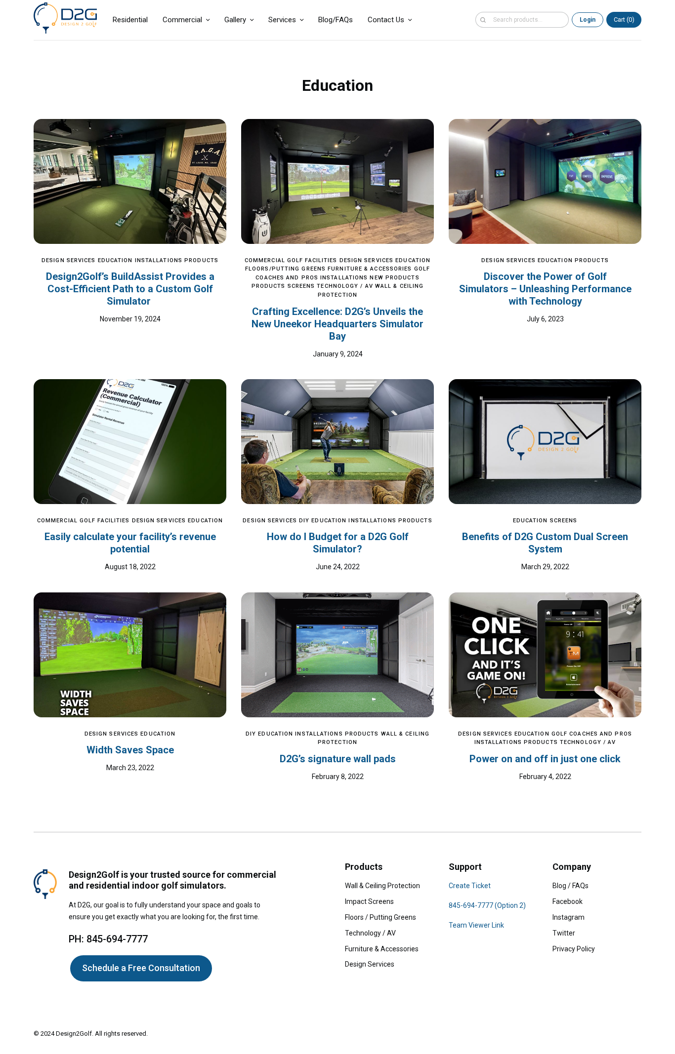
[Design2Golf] (65, 18)
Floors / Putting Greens (380, 917)
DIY (304, 520)
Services (282, 19)
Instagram (568, 917)
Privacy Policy (573, 949)
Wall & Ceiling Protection (382, 886)
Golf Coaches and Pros (591, 734)
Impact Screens (369, 901)
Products (201, 260)
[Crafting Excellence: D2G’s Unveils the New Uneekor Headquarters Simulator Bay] (337, 181)
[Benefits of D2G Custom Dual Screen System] (545, 441)
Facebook (567, 901)
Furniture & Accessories (370, 269)
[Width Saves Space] (130, 654)
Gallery (235, 19)
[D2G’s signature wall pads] (337, 654)
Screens (301, 286)
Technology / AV (345, 286)
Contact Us (386, 19)
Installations (158, 260)
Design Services (69, 260)
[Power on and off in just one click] (545, 654)
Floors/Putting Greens (285, 269)
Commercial (182, 19)
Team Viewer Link (476, 925)
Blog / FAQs (570, 886)
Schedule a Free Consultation (141, 968)
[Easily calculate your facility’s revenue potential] (130, 441)
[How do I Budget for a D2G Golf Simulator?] (337, 441)
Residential (130, 19)
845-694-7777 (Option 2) (487, 905)
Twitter (563, 933)
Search (482, 20)
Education (115, 260)
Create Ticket (470, 886)
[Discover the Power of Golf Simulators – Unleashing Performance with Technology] (545, 181)
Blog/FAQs (335, 19)
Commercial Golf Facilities (291, 260)
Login (587, 19)
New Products (394, 277)
